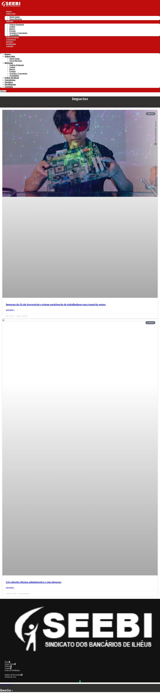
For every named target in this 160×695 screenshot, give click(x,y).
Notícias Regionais (16, 25)
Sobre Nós (10, 14)
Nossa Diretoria (15, 19)
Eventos (12, 31)
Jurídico (9, 42)
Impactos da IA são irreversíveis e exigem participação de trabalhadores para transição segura (56, 304)
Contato (9, 46)
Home (9, 11)
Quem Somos (14, 17)
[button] (80, 50)
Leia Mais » (10, 310)
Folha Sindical (12, 37)
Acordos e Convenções (18, 33)
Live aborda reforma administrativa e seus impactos (33, 582)
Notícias (9, 21)
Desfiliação (11, 44)
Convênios (11, 39)
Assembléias (14, 35)
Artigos (12, 27)
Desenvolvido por (6, 685)
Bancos (12, 29)
